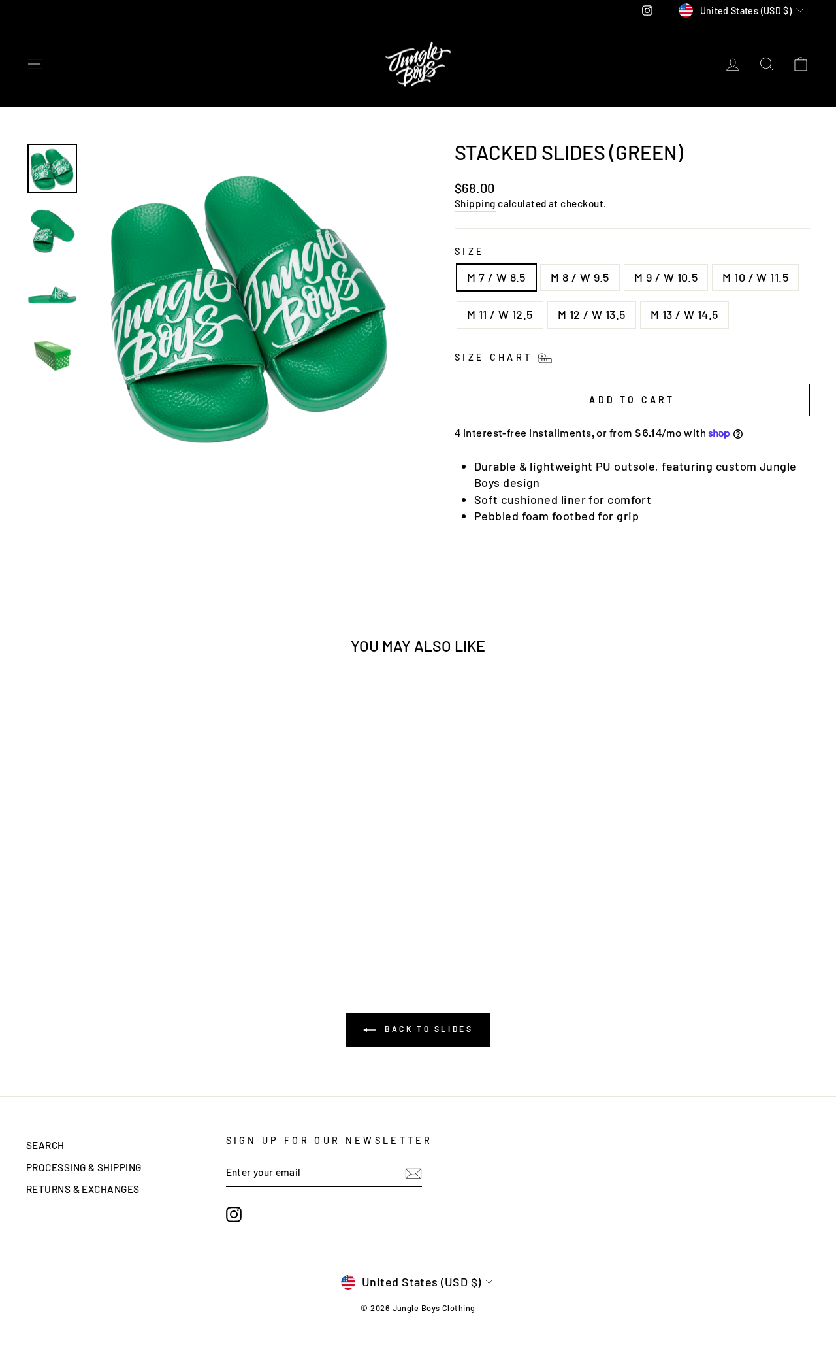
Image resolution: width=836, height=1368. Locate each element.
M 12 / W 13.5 (592, 314)
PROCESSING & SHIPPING (83, 1167)
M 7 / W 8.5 (496, 277)
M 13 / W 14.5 (684, 314)
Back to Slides (427, 1029)
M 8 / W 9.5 (580, 277)
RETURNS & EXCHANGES (83, 1189)
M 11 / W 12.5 (500, 314)
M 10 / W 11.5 (755, 277)
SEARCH (45, 1145)
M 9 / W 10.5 (666, 277)
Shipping (475, 203)
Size (470, 251)
